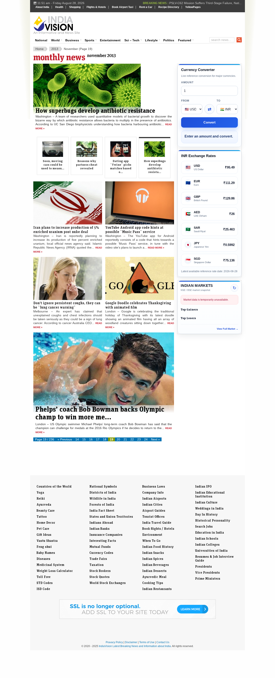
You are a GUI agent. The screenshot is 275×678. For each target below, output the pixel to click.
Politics (168, 40)
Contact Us (162, 642)
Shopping (75, 7)
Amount (187, 82)
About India (42, 7)
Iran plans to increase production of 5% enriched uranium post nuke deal (66, 229)
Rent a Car (145, 7)
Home (39, 49)
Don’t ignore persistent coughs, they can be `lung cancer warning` (66, 305)
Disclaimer (131, 642)
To (218, 100)
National (41, 40)
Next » (155, 439)
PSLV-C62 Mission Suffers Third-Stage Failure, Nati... (205, 3)
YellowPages (193, 7)
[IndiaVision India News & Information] (56, 24)
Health (59, 7)
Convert (209, 122)
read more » (156, 247)
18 (104, 439)
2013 (54, 49)
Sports (89, 40)
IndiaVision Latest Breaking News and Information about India (135, 646)
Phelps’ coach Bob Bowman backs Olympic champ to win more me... (99, 413)
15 (84, 439)
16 (91, 439)
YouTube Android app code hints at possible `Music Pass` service (134, 229)
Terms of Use (146, 642)
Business (72, 40)
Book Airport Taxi (122, 7)
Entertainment (110, 40)
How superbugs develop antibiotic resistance (95, 110)
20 (118, 439)
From (185, 100)
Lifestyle (151, 40)
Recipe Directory (168, 7)
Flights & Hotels (96, 7)
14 (77, 439)
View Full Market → (227, 328)
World (55, 40)
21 (125, 439)
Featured (184, 40)
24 (146, 439)
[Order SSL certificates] (137, 617)
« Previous (65, 439)
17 (97, 439)
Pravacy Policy (114, 642)
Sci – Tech (131, 40)
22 (132, 439)
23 (139, 439)
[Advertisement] (167, 24)
